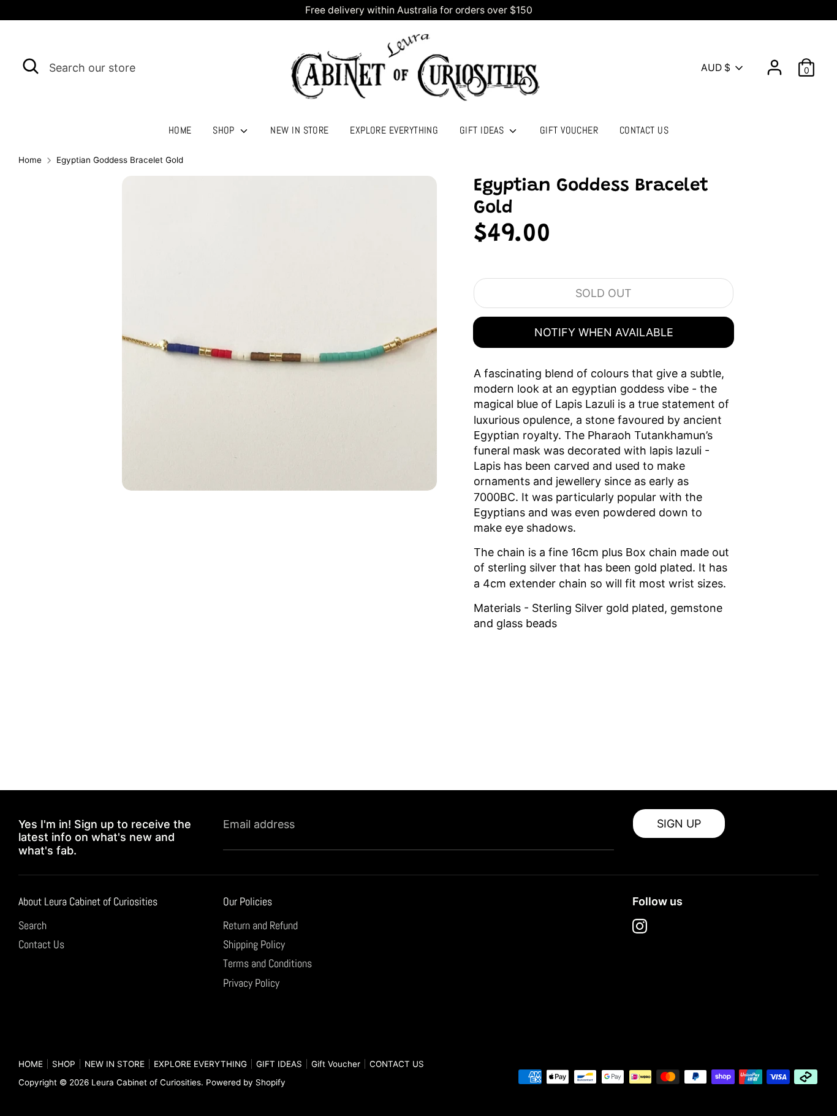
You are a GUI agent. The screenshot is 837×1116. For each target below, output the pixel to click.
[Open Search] (30, 66)
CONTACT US (644, 130)
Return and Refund (260, 925)
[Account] (774, 62)
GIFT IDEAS (483, 130)
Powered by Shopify (246, 1082)
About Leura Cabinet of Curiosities (87, 901)
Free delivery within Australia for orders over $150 (418, 10)
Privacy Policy (251, 983)
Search (32, 925)
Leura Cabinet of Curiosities (146, 1082)
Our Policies (247, 901)
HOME (180, 130)
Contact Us (41, 944)
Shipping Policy (254, 944)
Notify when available (603, 332)
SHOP (225, 130)
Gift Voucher (569, 130)
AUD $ (715, 68)
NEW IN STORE (299, 130)
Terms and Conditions (267, 963)
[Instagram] (639, 926)
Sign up (679, 823)
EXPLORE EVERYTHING (394, 130)
